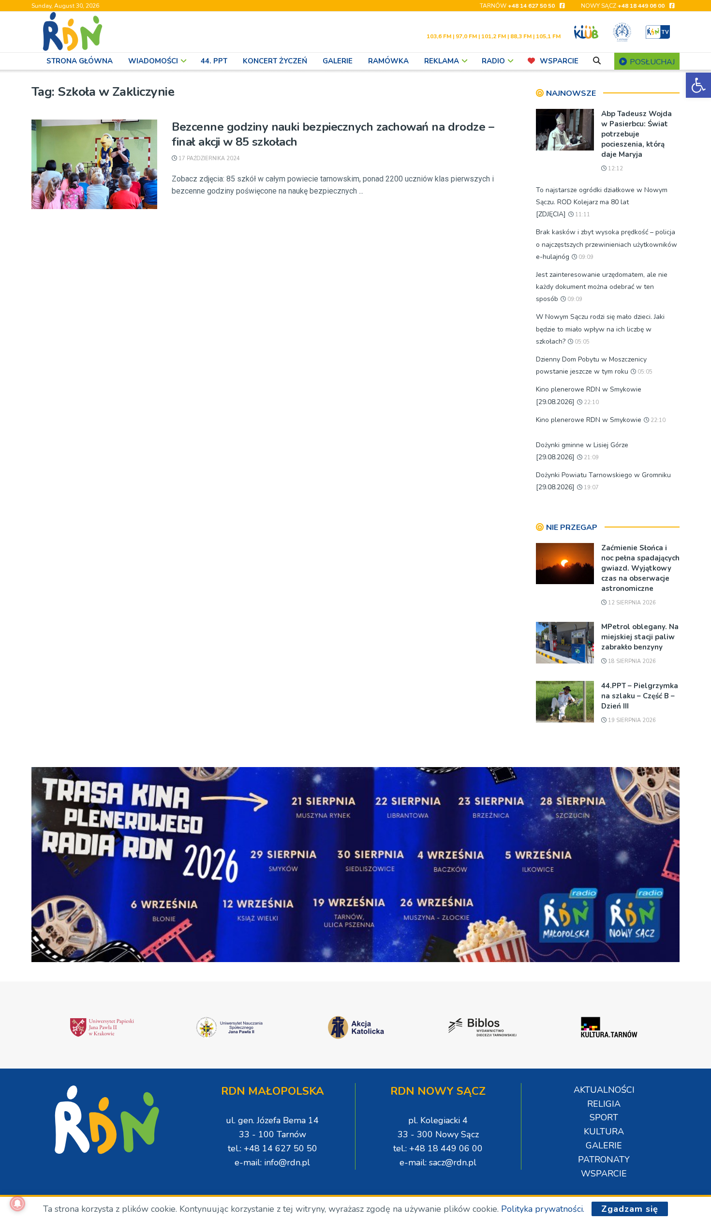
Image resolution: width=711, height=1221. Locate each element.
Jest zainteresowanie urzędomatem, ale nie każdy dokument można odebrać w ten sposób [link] (601, 286)
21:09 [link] (590, 457)
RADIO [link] (493, 61)
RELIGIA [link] (604, 1104)
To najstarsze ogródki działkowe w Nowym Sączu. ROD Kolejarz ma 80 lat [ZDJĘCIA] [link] (601, 202)
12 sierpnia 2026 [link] (631, 602)
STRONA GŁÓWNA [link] (79, 61)
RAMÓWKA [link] (388, 61)
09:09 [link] (585, 257)
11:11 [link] (582, 214)
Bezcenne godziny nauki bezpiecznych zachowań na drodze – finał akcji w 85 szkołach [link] (333, 134)
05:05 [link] (581, 342)
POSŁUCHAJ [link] (651, 62)
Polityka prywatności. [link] (542, 1209)
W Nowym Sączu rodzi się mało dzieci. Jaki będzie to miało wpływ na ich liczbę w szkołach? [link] (600, 329)
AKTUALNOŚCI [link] (604, 1090)
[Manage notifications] (17, 1203)
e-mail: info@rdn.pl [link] (272, 1162)
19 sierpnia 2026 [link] (631, 720)
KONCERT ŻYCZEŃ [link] (275, 61)
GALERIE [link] (338, 61)
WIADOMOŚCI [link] (153, 61)
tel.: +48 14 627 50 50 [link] (272, 1148)
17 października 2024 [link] (208, 158)
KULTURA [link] (604, 1131)
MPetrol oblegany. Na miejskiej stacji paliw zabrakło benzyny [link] (640, 637)
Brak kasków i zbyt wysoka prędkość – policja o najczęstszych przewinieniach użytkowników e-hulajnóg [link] (606, 244)
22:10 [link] (590, 402)
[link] (698, 85)
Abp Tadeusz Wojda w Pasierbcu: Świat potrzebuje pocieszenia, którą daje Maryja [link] (636, 134)
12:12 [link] (615, 168)
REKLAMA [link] (441, 61)
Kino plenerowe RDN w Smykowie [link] (588, 419)
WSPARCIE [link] (559, 61)
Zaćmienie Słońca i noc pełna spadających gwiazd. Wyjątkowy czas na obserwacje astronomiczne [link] (640, 568)
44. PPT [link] (214, 61)
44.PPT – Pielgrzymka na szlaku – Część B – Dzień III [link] (639, 696)
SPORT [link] (604, 1117)
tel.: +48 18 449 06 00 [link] (438, 1148)
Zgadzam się (629, 1209)
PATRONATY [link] (604, 1159)
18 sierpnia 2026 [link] (631, 661)
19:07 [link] (590, 487)
